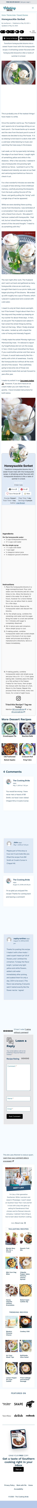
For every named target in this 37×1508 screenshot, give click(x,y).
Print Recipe (26, 38)
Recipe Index (11, 15)
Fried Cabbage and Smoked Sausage (25, 1379)
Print (13, 489)
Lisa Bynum (7, 23)
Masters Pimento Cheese (9, 1333)
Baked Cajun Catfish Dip (24, 1301)
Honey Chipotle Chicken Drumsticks (10, 1302)
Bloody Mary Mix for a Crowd (10, 1250)
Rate (28, 494)
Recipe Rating (13, 1059)
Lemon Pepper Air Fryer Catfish (11, 1379)
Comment (12, 1066)
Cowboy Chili (25, 1331)
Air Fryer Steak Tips (10, 1356)
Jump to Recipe (11, 38)
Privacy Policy (9, 1485)
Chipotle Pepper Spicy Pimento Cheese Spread (25, 1275)
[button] (15, 483)
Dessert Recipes (22, 15)
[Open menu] (33, 7)
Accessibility (18, 1489)
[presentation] (11, 1239)
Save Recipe (13, 494)
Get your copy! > (18, 2)
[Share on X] (8, 31)
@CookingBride (18, 709)
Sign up (18, 1469)
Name (10, 1099)
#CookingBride (17, 712)
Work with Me (21, 1485)
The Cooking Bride (21, 780)
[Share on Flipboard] (17, 31)
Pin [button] (24, 489)
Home (4, 15)
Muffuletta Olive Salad (24, 1356)
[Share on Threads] (22, 31)
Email (10, 1109)
